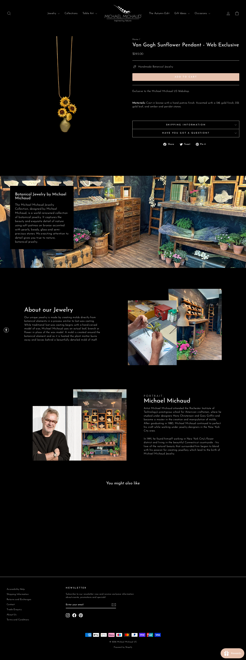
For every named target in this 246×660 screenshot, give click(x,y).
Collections (71, 13)
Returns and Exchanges (19, 599)
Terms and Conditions (18, 620)
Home (135, 39)
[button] (6, 330)
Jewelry (52, 13)
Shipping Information (186, 125)
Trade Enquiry (14, 609)
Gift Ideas (180, 13)
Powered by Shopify (123, 647)
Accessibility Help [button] (16, 589)
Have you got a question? (185, 133)
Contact (11, 604)
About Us (11, 615)
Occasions (201, 13)
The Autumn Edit (159, 13)
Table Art (89, 13)
